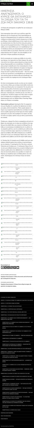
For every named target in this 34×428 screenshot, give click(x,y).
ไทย (16, 252)
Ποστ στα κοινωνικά (6, 415)
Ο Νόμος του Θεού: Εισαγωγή (8, 297)
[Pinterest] (14, 267)
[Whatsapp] (8, 267)
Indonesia (17, 200)
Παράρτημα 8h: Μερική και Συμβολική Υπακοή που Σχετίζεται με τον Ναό (17, 406)
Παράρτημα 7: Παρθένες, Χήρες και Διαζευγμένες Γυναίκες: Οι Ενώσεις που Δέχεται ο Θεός (16, 352)
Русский (16, 192)
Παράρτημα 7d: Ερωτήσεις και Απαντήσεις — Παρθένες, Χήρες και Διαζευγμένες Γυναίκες (17, 370)
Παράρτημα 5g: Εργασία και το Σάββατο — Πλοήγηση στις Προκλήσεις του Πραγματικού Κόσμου (16, 345)
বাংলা (17, 220)
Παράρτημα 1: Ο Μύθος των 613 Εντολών (11, 306)
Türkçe (17, 256)
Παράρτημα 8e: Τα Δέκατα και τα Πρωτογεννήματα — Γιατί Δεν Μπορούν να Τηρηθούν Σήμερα (17, 393)
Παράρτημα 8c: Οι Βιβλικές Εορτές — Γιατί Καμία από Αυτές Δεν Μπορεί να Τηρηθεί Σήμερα (16, 384)
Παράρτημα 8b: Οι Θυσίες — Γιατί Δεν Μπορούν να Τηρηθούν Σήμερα (17, 380)
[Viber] (11, 267)
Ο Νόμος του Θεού (7, 4)
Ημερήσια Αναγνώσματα (7, 412)
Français (16, 188)
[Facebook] (2, 267)
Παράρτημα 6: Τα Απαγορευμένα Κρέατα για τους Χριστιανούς (16, 348)
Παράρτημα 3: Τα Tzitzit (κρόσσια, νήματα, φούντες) (13, 312)
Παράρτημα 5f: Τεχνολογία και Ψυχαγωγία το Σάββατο (16, 341)
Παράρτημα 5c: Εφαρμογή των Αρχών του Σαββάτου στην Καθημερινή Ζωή (16, 332)
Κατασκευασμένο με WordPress (7, 426)
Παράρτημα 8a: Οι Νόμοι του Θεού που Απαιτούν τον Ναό (17, 376)
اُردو (16, 228)
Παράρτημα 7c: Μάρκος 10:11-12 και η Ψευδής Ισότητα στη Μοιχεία (16, 365)
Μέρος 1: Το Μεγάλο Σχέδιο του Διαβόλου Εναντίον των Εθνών (17, 300)
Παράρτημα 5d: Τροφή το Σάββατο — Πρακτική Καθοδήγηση (17, 335)
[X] (5, 267)
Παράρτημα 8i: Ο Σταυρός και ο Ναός (11, 409)
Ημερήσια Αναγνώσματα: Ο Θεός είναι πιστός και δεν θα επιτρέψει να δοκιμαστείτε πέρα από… (16, 276)
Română (17, 261)
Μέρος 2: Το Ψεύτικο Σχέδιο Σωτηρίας (10, 303)
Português (17, 173)
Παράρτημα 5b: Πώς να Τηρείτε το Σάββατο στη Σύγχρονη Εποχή (16, 327)
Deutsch (17, 212)
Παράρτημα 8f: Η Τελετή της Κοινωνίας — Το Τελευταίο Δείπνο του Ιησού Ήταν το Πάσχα (16, 397)
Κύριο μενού (32, 4)
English (17, 169)
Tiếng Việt (17, 244)
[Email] (17, 267)
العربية (17, 185)
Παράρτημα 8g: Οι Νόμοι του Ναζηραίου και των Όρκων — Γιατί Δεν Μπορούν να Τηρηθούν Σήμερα (16, 402)
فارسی (17, 208)
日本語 (17, 216)
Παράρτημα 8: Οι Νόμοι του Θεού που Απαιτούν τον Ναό (15, 373)
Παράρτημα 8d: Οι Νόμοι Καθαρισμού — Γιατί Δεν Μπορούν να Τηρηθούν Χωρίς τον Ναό (17, 389)
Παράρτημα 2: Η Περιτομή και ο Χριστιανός (11, 309)
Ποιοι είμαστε (4, 418)
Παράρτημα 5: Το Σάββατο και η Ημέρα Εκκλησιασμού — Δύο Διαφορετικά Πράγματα (16, 318)
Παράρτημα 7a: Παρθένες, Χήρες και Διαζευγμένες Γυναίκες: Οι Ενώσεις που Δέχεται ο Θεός (17, 356)
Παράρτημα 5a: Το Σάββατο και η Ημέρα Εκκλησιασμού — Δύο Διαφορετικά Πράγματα (17, 323)
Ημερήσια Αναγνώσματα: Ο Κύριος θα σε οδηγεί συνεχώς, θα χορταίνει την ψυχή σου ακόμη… (16, 284)
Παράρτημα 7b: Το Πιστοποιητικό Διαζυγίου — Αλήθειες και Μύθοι (17, 361)
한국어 (17, 236)
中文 (16, 177)
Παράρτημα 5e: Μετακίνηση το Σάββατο (12, 338)
